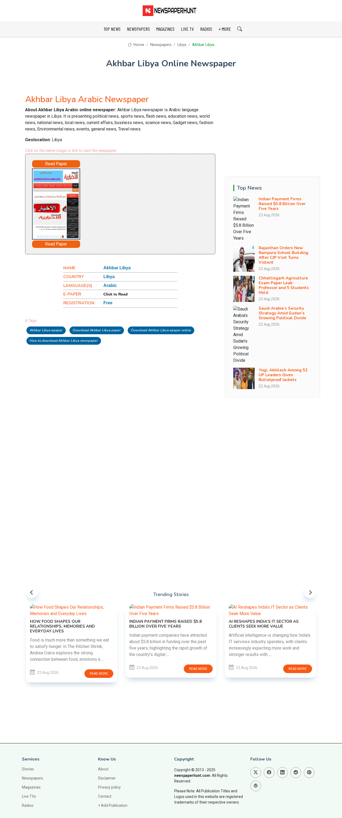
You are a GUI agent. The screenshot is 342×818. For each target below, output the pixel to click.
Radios (27, 805)
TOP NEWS (112, 29)
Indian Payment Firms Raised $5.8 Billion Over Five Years (282, 203)
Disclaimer (107, 778)
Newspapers (161, 45)
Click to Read (115, 294)
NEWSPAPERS (138, 29)
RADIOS (206, 29)
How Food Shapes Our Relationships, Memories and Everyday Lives (62, 626)
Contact (104, 796)
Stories (28, 769)
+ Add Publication (112, 805)
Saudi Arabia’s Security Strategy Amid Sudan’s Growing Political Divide (282, 313)
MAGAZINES (165, 29)
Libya (181, 45)
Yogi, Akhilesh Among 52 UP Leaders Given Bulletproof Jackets (283, 374)
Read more (99, 673)
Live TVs (29, 796)
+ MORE (225, 29)
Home (138, 45)
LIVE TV (187, 29)
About (103, 769)
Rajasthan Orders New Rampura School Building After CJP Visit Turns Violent (283, 255)
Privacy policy (109, 787)
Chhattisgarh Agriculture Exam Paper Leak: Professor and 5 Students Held (284, 285)
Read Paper (56, 163)
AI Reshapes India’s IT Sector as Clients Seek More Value (264, 624)
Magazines (31, 787)
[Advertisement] (141, 201)
